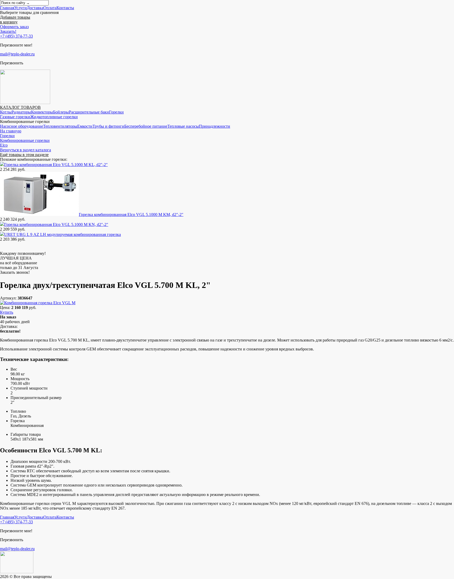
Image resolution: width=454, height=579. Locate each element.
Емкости (84, 126)
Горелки (116, 112)
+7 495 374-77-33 (16, 36)
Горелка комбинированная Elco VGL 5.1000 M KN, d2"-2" (56, 224)
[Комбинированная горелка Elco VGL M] (37, 303)
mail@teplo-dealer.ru (17, 54)
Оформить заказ (14, 26)
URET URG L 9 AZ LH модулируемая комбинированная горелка (62, 234)
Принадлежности (214, 126)
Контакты (65, 8)
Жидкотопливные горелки (54, 117)
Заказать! (8, 31)
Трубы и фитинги (108, 126)
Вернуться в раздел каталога (25, 150)
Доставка (35, 8)
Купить (6, 312)
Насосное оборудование (21, 126)
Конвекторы (42, 112)
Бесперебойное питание (145, 126)
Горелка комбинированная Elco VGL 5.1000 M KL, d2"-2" (56, 164)
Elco (4, 145)
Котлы (6, 112)
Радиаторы (21, 112)
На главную (10, 131)
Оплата (49, 8)
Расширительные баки (89, 112)
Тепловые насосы (183, 126)
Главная (7, 8)
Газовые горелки (15, 117)
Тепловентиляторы (60, 126)
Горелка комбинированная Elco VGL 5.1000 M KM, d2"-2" (131, 214)
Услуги (20, 8)
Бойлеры (61, 112)
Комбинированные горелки (25, 140)
